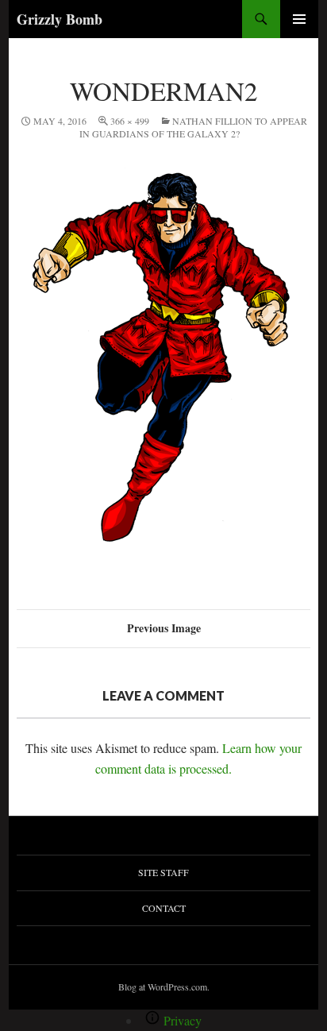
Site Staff (163, 872)
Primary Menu (299, 19)
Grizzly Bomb (59, 19)
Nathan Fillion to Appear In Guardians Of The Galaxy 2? (193, 127)
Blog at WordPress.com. (164, 986)
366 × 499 (129, 120)
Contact (164, 908)
